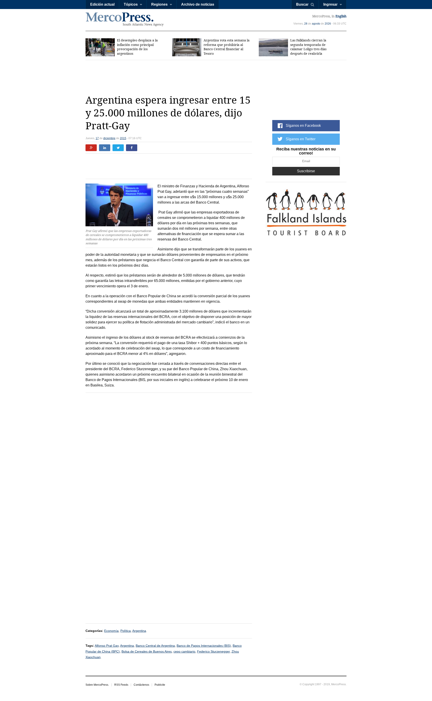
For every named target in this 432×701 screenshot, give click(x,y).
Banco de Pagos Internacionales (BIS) (204, 645)
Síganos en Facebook (303, 125)
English (340, 16)
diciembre (109, 138)
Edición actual (102, 4)
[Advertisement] (216, 77)
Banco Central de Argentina (155, 645)
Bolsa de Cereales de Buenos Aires (147, 651)
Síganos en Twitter (300, 139)
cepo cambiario (184, 651)
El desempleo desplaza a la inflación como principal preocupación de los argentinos (137, 47)
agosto (316, 23)
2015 (123, 138)
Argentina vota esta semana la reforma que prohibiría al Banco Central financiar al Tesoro (227, 47)
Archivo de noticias (197, 4)
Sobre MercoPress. (97, 684)
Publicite (160, 684)
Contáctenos (141, 684)
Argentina (139, 631)
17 (97, 138)
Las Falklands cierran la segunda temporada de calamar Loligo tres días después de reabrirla (308, 47)
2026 (328, 23)
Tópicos (131, 4)
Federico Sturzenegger (213, 651)
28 (305, 23)
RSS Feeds (121, 684)
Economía (111, 631)
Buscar (302, 4)
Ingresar (330, 4)
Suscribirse (306, 171)
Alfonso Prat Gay (107, 645)
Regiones (159, 4)
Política (125, 631)
